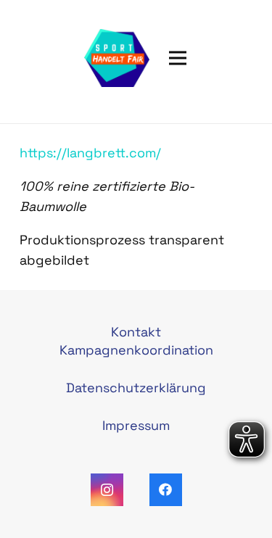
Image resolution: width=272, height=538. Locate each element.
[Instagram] (107, 489)
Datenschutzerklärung (136, 387)
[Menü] (178, 58)
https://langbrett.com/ (90, 152)
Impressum (136, 425)
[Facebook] (165, 489)
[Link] (116, 58)
